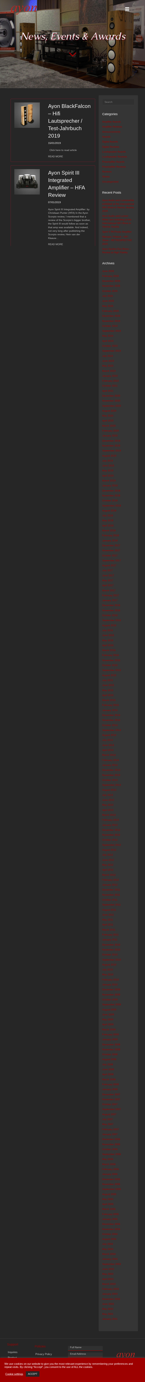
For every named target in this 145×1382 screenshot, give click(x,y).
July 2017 (107, 570)
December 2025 (111, 281)
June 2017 (108, 575)
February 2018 (110, 535)
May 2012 (107, 864)
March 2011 (108, 929)
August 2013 (109, 789)
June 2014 (108, 745)
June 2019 (108, 465)
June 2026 (108, 271)
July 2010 (107, 969)
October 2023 (110, 345)
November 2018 (111, 495)
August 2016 (109, 625)
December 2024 (111, 315)
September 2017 (111, 560)
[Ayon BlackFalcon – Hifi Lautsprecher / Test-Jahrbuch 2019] (27, 115)
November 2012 (111, 834)
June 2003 (108, 1269)
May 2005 (107, 1199)
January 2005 (110, 1219)
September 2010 (111, 959)
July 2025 (107, 295)
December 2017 (111, 545)
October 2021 (110, 385)
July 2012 (107, 854)
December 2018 (111, 490)
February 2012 (110, 879)
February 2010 (110, 979)
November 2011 (111, 894)
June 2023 (108, 360)
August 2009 (109, 1009)
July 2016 (107, 630)
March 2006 (109, 1164)
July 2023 (107, 355)
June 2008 (108, 1069)
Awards (106, 136)
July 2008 (107, 1064)
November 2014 (111, 720)
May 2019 (107, 470)
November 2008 (111, 1049)
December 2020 (111, 395)
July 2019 (107, 460)
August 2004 (109, 1239)
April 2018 (108, 525)
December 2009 (111, 989)
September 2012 (111, 844)
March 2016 (109, 650)
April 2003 (108, 1279)
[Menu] (127, 9)
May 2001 (107, 1314)
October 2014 (110, 725)
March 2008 (109, 1079)
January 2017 (110, 600)
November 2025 (111, 285)
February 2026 (110, 276)
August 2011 (109, 909)
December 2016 (111, 605)
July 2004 (107, 1244)
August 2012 (109, 849)
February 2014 (110, 760)
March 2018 (109, 530)
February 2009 (110, 1034)
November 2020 (111, 400)
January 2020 (110, 435)
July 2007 (107, 1119)
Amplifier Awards (111, 121)
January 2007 (110, 1134)
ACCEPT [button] (32, 1374)
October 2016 (110, 615)
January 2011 (109, 939)
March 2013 (109, 814)
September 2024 (111, 330)
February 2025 (110, 310)
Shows (106, 176)
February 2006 (110, 1169)
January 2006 (110, 1174)
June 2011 (108, 914)
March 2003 (109, 1284)
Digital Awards (110, 141)
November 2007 (111, 1099)
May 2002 (107, 1308)
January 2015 (110, 710)
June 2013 (108, 799)
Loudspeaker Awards (114, 151)
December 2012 (111, 829)
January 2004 (110, 1259)
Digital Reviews (110, 146)
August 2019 (109, 455)
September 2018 (111, 505)
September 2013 (111, 784)
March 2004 (109, 1254)
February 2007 (110, 1129)
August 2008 (109, 1059)
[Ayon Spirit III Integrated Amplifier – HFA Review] (27, 181)
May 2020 (107, 415)
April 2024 (108, 340)
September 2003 (111, 1264)
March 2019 (109, 480)
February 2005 (110, 1214)
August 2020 (109, 410)
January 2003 (110, 1293)
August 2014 (109, 735)
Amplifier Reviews (112, 126)
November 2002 (111, 1299)
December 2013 (111, 770)
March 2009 (109, 1029)
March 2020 (109, 425)
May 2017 (107, 580)
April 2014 (108, 750)
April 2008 (108, 1074)
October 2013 (110, 780)
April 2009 (108, 1024)
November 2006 (111, 1144)
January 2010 (110, 984)
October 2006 (110, 1149)
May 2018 (107, 520)
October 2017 (110, 555)
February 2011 (110, 934)
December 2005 (111, 1179)
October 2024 (110, 325)
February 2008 (110, 1084)
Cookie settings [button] (14, 1374)
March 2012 (109, 874)
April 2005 (108, 1204)
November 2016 (111, 610)
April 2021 (108, 390)
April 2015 (108, 695)
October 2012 (110, 839)
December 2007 (111, 1094)
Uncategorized (110, 181)
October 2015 (110, 665)
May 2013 (107, 804)
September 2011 (111, 904)
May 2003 (107, 1273)
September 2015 (111, 670)
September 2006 (111, 1154)
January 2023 (110, 375)
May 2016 (107, 640)
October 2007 (110, 1104)
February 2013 (110, 819)
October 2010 (110, 954)
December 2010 (111, 944)
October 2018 (110, 500)
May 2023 (107, 365)
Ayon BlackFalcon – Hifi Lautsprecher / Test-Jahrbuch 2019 (69, 121)
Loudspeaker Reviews (114, 156)
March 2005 (109, 1209)
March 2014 (109, 755)
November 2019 (111, 445)
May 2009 (107, 1019)
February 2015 (110, 705)
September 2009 (111, 1004)
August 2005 (109, 1194)
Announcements (111, 131)
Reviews (107, 171)
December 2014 (111, 715)
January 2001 (110, 1318)
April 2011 (107, 924)
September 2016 (111, 620)
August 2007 (109, 1114)
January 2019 (110, 485)
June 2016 (108, 635)
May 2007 (107, 1124)
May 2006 (107, 1159)
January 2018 (110, 540)
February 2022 (110, 380)
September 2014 (111, 730)
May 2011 (107, 919)
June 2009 (108, 1014)
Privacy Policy (43, 1354)
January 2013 (110, 825)
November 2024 (111, 321)
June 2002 (108, 1303)
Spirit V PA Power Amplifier (117, 231)
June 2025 (108, 300)
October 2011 (109, 899)
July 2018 (107, 515)
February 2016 (110, 655)
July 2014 (107, 740)
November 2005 (111, 1184)
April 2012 (108, 869)
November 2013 (111, 775)
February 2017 (110, 595)
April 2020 (108, 420)
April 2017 (108, 585)
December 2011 (111, 889)
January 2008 (110, 1089)
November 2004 (111, 1229)
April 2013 (108, 810)
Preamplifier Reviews (114, 166)
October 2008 (110, 1054)
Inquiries (13, 1352)
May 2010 (107, 974)
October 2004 (110, 1234)
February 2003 (110, 1288)
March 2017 (109, 590)
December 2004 (111, 1224)
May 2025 (107, 306)
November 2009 (111, 994)
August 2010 (109, 964)
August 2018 (109, 510)
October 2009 (110, 999)
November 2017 (111, 550)
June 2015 (108, 685)
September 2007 (111, 1109)
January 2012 (110, 884)
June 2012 (108, 859)
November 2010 (111, 949)
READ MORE (55, 156)
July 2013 (107, 795)
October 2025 (110, 291)
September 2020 (111, 405)
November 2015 (111, 660)
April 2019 (108, 475)
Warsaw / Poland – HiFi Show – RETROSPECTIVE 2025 (117, 240)
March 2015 (109, 700)
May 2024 (107, 335)
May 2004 (107, 1249)
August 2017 (109, 565)
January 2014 (110, 765)
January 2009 (110, 1039)
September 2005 (111, 1189)
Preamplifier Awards (113, 161)
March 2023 (109, 370)
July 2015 (107, 680)
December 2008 (111, 1044)
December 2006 (111, 1139)
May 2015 (107, 690)
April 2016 (108, 645)
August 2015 (109, 675)
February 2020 (110, 430)
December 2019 (111, 440)
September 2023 (111, 350)
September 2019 (111, 450)
